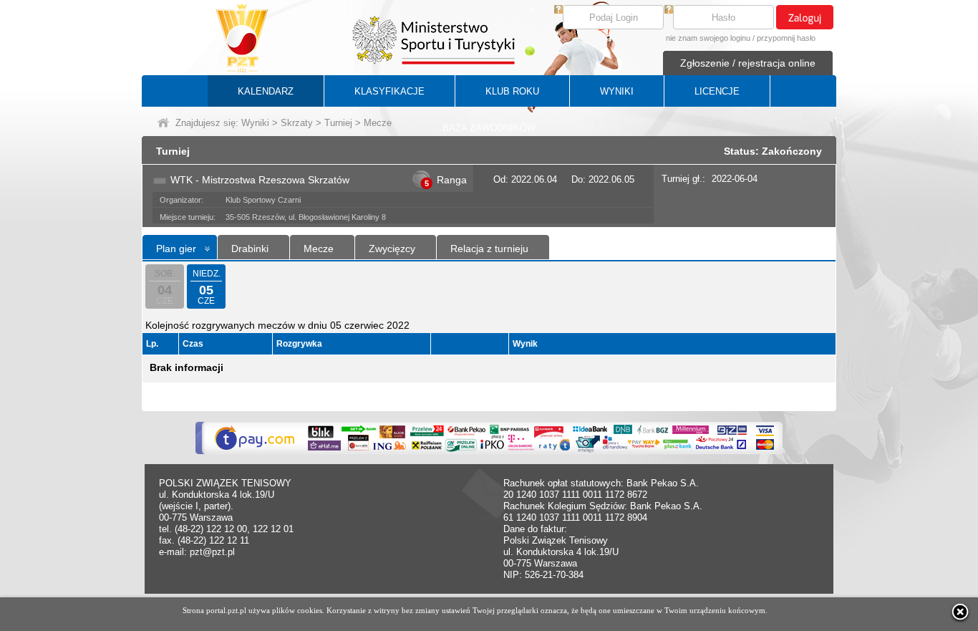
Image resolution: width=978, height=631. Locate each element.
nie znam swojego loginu (708, 38)
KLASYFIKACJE (389, 91)
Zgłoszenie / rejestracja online (747, 63)
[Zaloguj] (804, 17)
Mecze (319, 248)
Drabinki (249, 248)
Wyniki (255, 122)
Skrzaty (297, 122)
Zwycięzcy (392, 248)
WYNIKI (617, 91)
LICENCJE (717, 91)
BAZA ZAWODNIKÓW (489, 127)
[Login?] (558, 10)
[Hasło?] (668, 10)
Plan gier (176, 248)
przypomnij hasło (786, 38)
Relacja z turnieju (489, 248)
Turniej (338, 122)
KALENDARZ (266, 91)
